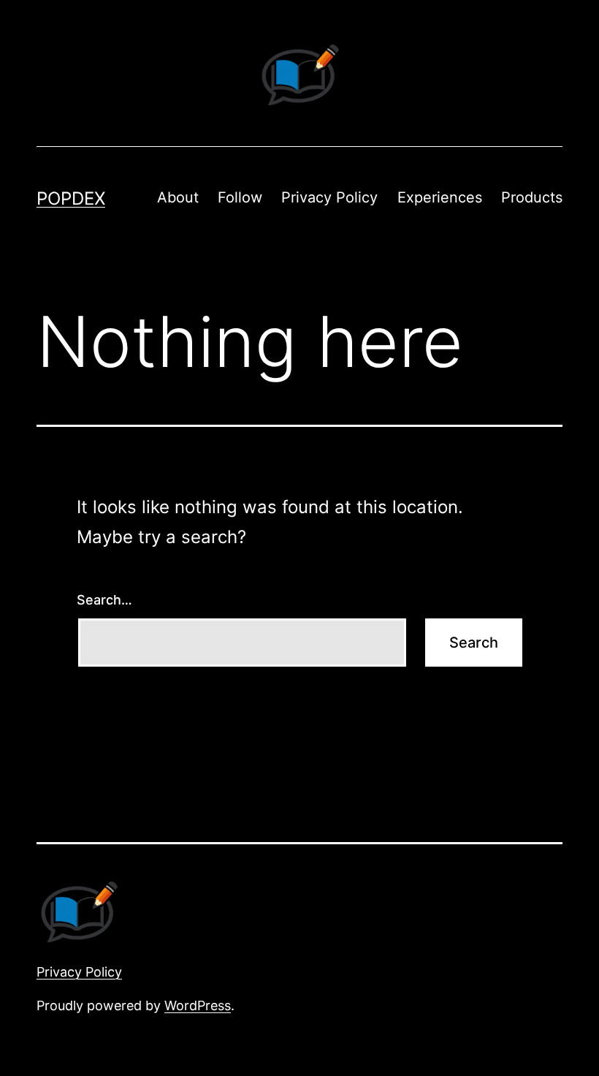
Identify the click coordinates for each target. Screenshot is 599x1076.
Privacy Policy (329, 197)
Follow (240, 197)
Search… (104, 599)
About (178, 197)
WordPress (197, 1005)
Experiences (439, 197)
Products (531, 197)
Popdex (71, 198)
